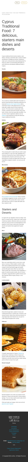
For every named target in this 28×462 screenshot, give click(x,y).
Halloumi (20, 353)
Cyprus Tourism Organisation (14, 448)
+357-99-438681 (16, 442)
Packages (14, 433)
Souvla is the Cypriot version (13, 104)
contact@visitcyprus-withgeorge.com (16, 440)
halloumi (4, 115)
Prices (24, 2)
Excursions (14, 428)
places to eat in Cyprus (7, 403)
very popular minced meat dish (10, 196)
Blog (17, 2)
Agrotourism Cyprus (14, 450)
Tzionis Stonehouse (14, 431)
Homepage (14, 426)
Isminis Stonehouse (14, 429)
